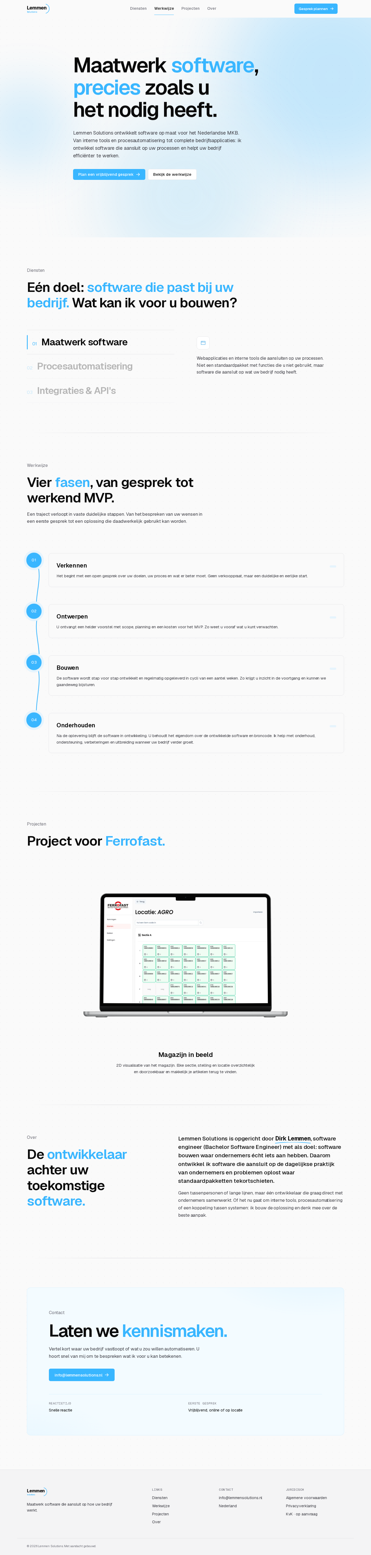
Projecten (190, 8)
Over (211, 8)
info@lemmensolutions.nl (240, 1497)
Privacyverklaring (301, 1505)
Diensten (138, 8)
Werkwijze (164, 8)
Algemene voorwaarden (306, 1497)
